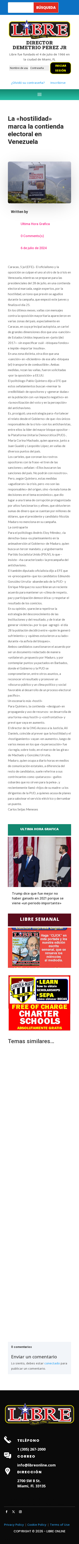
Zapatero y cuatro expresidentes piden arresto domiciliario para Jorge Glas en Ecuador (38, 1193)
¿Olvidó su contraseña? (28, 83)
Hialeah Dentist (19, 1499)
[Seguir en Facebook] (6, 1511)
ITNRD (21, 1539)
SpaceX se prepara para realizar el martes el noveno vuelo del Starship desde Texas (36, 1283)
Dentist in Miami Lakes (47, 1504)
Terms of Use (60, 1525)
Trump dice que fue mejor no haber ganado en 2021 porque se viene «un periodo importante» (38, 898)
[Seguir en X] (13, 1511)
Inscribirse (58, 83)
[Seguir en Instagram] (20, 1511)
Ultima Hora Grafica (35, 224)
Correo (26, 1456)
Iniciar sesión (60, 68)
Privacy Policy (14, 1525)
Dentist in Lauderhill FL (47, 1499)
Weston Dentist (19, 1504)
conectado (52, 1363)
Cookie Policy (36, 1525)
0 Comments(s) (32, 236)
